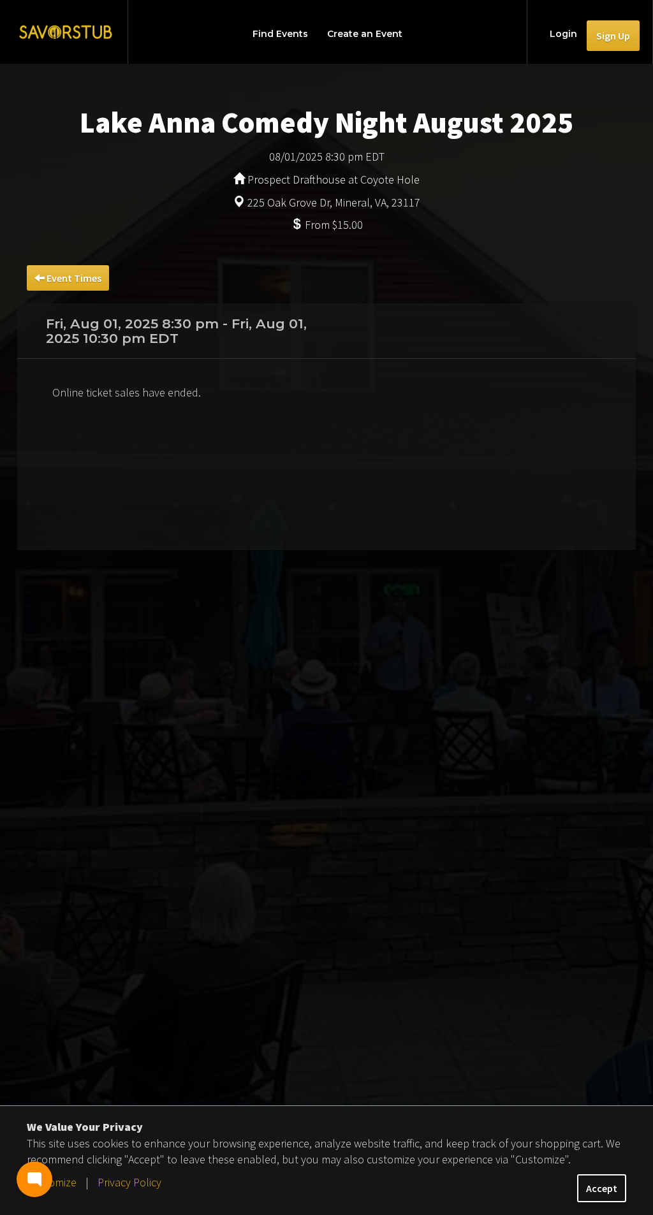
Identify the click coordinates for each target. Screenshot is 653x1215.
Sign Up (613, 35)
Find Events (280, 34)
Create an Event (364, 34)
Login (563, 34)
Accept (601, 1188)
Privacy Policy (129, 1182)
